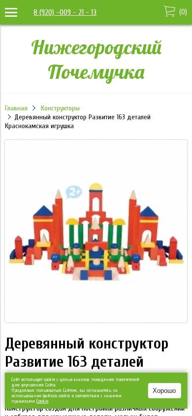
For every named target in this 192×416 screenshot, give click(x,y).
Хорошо (164, 390)
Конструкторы (60, 108)
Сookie (42, 401)
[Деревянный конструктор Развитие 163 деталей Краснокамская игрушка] (96, 319)
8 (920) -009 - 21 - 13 (64, 12)
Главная (16, 108)
